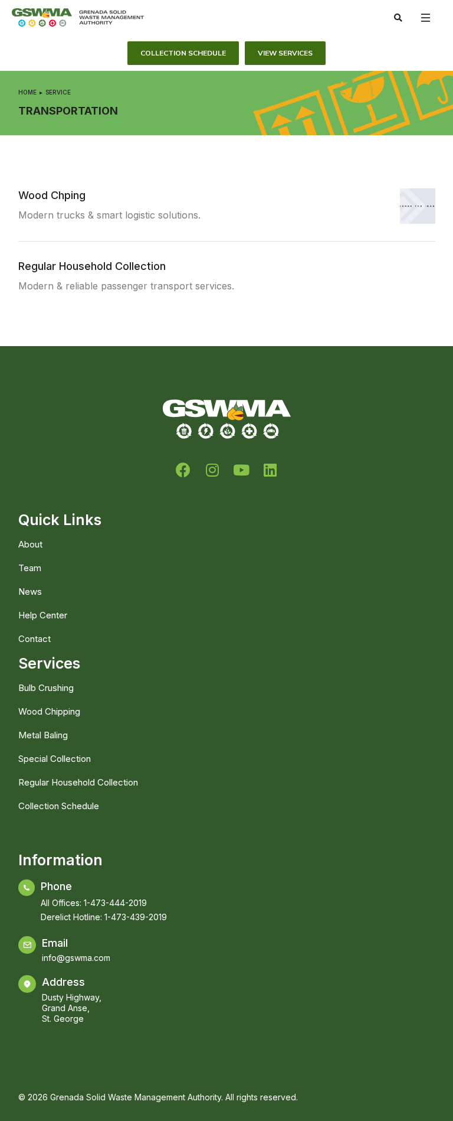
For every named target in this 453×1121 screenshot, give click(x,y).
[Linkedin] (269, 469)
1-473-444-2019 (115, 903)
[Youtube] (241, 469)
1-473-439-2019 (135, 917)
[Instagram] (212, 469)
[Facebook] (183, 469)
